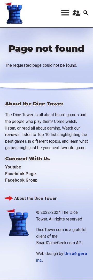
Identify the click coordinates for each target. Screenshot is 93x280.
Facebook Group (21, 180)
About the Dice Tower (35, 198)
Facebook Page (20, 173)
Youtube (13, 167)
